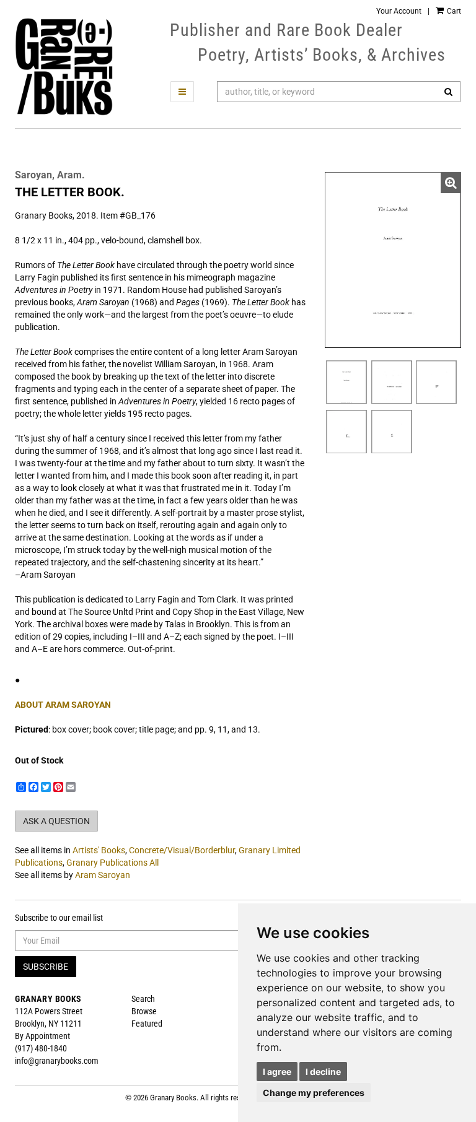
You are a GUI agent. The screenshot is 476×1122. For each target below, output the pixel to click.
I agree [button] (277, 1071)
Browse (144, 1011)
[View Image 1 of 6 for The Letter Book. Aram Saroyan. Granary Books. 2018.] (393, 260)
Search (143, 999)
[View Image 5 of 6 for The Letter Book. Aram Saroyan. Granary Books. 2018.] (346, 431)
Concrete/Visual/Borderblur (182, 850)
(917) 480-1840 (41, 1048)
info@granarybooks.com (57, 1061)
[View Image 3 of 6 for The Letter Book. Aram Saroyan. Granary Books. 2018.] (391, 382)
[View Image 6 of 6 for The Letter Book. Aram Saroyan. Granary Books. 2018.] (391, 431)
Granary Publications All (112, 863)
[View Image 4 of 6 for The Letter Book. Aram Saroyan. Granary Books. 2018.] (436, 382)
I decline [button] (323, 1071)
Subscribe (45, 967)
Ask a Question (56, 821)
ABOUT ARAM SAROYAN (63, 705)
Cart (453, 11)
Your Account (398, 11)
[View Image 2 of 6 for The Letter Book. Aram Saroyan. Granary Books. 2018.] (346, 382)
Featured (146, 1023)
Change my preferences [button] (313, 1092)
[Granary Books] (64, 67)
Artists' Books (99, 850)
